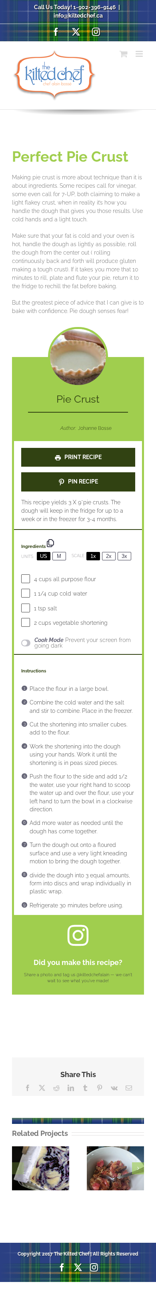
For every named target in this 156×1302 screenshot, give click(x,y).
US (43, 556)
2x (109, 556)
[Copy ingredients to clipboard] (50, 543)
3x (124, 556)
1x (93, 556)
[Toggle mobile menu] (140, 54)
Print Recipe (82, 457)
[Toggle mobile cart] (124, 54)
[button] (18, 1168)
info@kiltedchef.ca (78, 15)
